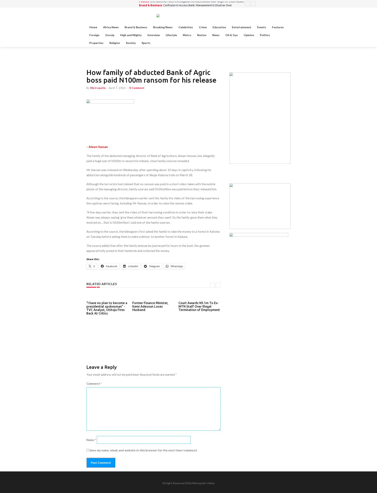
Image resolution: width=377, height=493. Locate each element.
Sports (146, 43)
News (216, 35)
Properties (96, 43)
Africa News (111, 27)
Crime (203, 27)
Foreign (94, 35)
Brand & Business (150, 3)
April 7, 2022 (117, 87)
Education (219, 27)
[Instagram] (283, 4)
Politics (265, 35)
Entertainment (241, 27)
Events (261, 27)
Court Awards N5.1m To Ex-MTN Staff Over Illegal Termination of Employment (199, 306)
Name (91, 440)
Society (131, 43)
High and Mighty (131, 35)
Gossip (109, 35)
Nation (201, 35)
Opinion (249, 35)
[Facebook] (278, 4)
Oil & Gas (231, 35)
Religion (114, 43)
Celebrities (185, 27)
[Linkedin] (288, 4)
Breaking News (163, 27)
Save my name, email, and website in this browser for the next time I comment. (144, 450)
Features (278, 27)
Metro (187, 35)
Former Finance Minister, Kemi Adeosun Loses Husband (150, 306)
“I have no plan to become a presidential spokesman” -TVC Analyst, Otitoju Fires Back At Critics (106, 308)
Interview (153, 35)
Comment (94, 383)
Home (93, 27)
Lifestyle (171, 35)
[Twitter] (274, 4)
